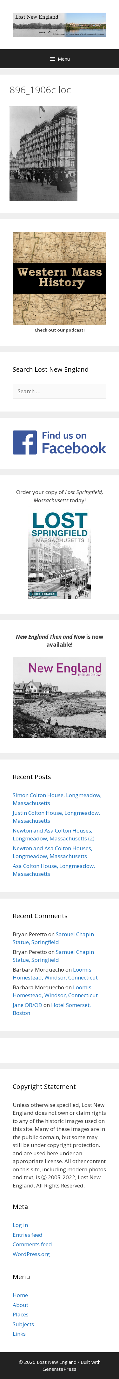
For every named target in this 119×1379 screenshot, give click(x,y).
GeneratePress (59, 1369)
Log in (20, 1225)
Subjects (23, 1324)
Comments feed (32, 1244)
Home (20, 1295)
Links (19, 1333)
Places (21, 1314)
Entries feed (28, 1234)
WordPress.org (31, 1254)
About (20, 1305)
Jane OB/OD (27, 1005)
